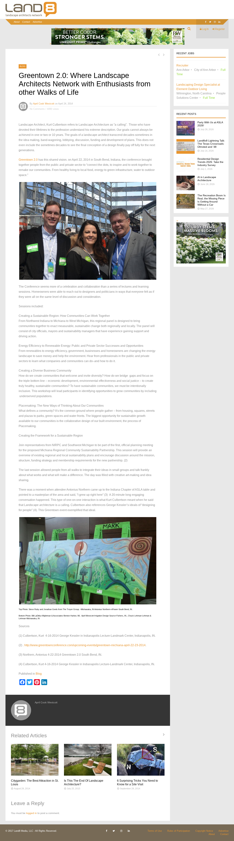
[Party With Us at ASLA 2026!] (185, 134)
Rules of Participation (178, 830)
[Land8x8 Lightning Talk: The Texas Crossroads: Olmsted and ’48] (185, 152)
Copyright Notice (204, 830)
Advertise (37, 22)
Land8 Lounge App (169, 28)
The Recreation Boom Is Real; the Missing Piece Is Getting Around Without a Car (211, 200)
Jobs (88, 28)
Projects (103, 28)
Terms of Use (155, 830)
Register (220, 29)
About (17, 22)
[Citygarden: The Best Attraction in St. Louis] (34, 760)
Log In (205, 29)
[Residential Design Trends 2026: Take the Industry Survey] (185, 171)
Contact (26, 22)
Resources (132, 28)
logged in (31, 813)
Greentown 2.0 (28, 159)
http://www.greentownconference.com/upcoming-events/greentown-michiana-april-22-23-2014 (85, 645)
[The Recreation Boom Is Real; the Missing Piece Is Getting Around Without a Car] (185, 207)
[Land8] (31, 16)
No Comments (37, 109)
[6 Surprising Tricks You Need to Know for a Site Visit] (141, 760)
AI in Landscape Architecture (206, 179)
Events (150, 28)
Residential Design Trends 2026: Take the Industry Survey (210, 162)
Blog (58, 28)
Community (71, 28)
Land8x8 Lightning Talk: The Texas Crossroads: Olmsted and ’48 (211, 143)
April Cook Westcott (43, 103)
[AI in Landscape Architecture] (185, 189)
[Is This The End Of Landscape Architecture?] (88, 760)
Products (116, 28)
